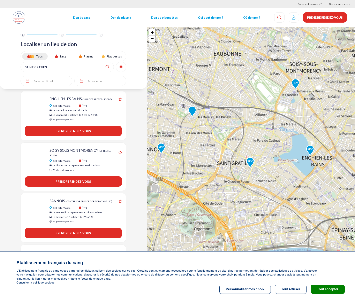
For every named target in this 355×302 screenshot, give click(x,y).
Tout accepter (327, 289)
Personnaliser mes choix (245, 289)
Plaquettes (114, 56)
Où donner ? (251, 17)
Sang (63, 56)
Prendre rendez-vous (325, 17)
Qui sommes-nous (339, 4)
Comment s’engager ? (310, 4)
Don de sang (81, 17)
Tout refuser (290, 289)
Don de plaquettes (164, 17)
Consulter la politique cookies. (35, 282)
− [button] (152, 38)
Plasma (88, 56)
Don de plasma (121, 17)
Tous (39, 56)
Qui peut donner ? (210, 17)
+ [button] (152, 32)
